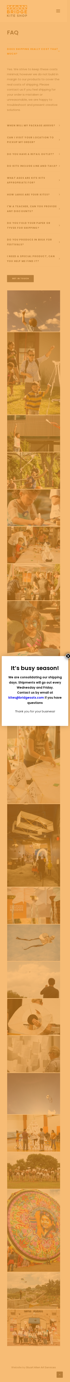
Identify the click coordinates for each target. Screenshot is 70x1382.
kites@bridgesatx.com (26, 698)
